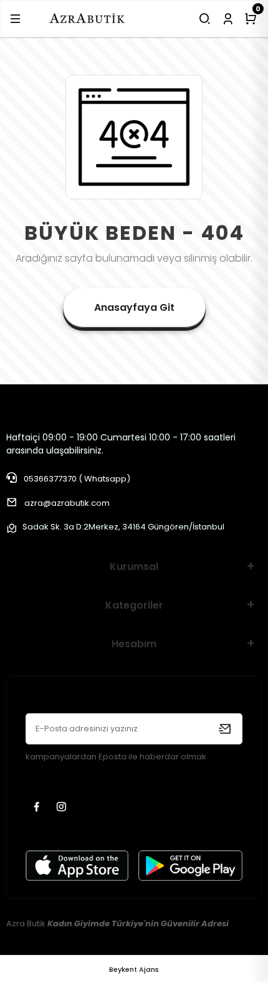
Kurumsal (134, 566)
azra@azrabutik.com (67, 503)
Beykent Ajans (134, 969)
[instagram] (62, 808)
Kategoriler (134, 605)
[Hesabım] (227, 18)
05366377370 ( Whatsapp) (76, 479)
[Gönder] (224, 728)
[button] (15, 18)
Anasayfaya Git (134, 307)
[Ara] (204, 18)
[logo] (87, 18)
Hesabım (134, 644)
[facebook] (38, 808)
